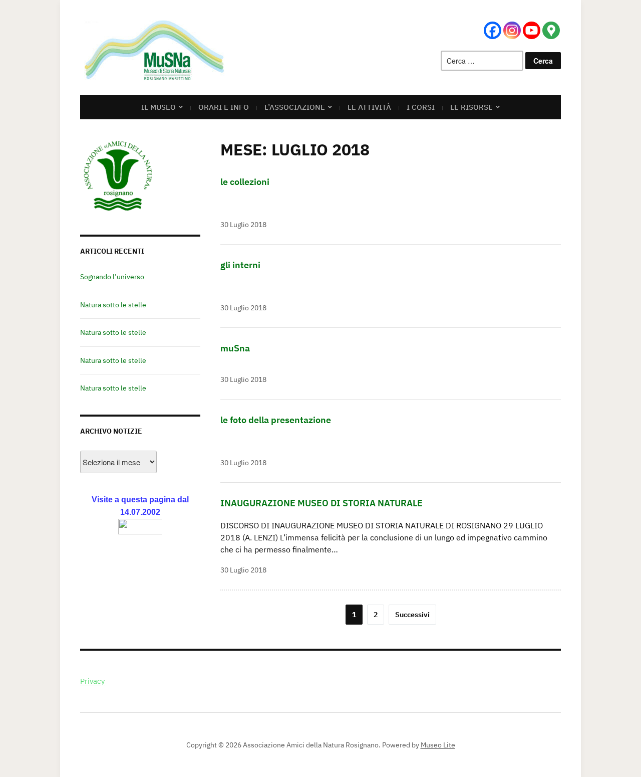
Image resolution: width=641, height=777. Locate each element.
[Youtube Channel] (531, 30)
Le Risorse (471, 107)
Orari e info (223, 107)
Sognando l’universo (112, 276)
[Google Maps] (551, 30)
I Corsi (421, 107)
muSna (235, 348)
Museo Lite (438, 744)
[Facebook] (492, 30)
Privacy (92, 681)
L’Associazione (294, 107)
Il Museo (158, 107)
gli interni (240, 265)
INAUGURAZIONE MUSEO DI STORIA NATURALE (321, 503)
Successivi (412, 614)
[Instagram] (512, 30)
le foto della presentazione (275, 420)
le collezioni (244, 181)
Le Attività (369, 107)
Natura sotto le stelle (113, 304)
